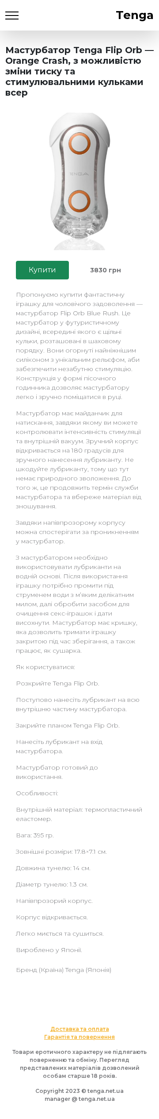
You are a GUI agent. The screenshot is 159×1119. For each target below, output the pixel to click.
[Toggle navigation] (12, 15)
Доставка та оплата (79, 1029)
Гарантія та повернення (79, 1037)
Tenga (135, 15)
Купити (42, 270)
